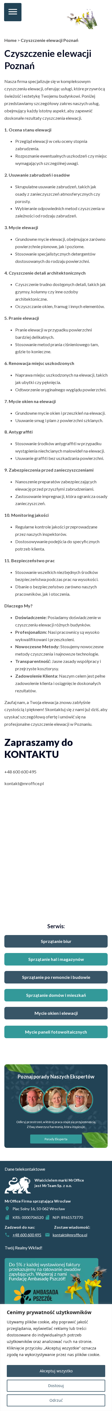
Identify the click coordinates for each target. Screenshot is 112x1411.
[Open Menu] (12, 12)
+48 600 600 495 (20, 771)
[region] (56, 1357)
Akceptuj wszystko (56, 1370)
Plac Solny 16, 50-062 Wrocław (39, 1208)
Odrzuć (56, 1400)
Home (10, 40)
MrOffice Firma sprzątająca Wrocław (38, 1201)
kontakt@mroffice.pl (24, 783)
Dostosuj (56, 1385)
